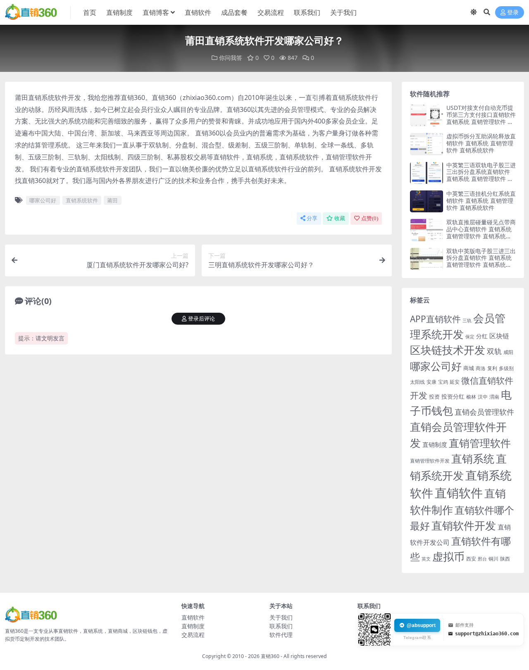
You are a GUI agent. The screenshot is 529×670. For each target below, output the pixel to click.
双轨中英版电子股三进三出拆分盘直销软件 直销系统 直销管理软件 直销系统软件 (481, 261)
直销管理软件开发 (430, 460)
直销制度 (119, 12)
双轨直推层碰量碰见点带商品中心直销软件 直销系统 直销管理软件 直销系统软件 (481, 232)
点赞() (369, 218)
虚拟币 (448, 556)
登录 (513, 13)
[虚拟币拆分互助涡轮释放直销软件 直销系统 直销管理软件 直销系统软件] (426, 144)
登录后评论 (201, 319)
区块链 (499, 335)
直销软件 (198, 12)
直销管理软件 (480, 443)
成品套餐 (234, 12)
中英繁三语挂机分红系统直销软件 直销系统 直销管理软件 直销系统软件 (481, 200)
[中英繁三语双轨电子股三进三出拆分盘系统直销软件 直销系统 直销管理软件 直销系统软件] (426, 173)
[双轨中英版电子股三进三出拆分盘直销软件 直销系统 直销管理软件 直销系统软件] (426, 259)
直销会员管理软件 (484, 412)
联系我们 (307, 12)
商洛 (481, 368)
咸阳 (508, 352)
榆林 (471, 396)
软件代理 (281, 635)
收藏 (339, 218)
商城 (468, 368)
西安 (471, 558)
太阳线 (417, 381)
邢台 (482, 559)
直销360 (270, 656)
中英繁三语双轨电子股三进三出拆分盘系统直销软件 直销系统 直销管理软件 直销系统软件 (481, 175)
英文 (426, 559)
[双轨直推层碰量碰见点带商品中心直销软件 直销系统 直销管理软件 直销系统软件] (426, 230)
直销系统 (472, 458)
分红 (482, 336)
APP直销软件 (435, 319)
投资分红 (453, 396)
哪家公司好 (42, 200)
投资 (434, 396)
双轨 (494, 351)
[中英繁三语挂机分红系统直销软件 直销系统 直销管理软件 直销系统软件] (426, 201)
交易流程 (270, 12)
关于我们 (343, 12)
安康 (431, 381)
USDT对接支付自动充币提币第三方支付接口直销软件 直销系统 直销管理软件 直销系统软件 (481, 118)
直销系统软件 (82, 200)
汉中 (483, 396)
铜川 (493, 558)
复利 (492, 368)
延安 (455, 381)
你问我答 (230, 58)
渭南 (494, 396)
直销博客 (156, 12)
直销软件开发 (463, 525)
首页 (89, 12)
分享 (312, 218)
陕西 (505, 558)
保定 (469, 337)
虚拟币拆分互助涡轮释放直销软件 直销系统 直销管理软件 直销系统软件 (481, 143)
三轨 (467, 320)
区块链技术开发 (447, 350)
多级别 (506, 368)
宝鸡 (443, 381)
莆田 (112, 200)
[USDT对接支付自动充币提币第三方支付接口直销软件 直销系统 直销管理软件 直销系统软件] (426, 115)
